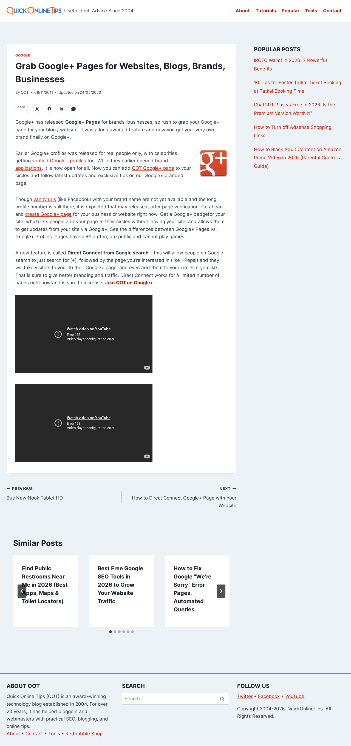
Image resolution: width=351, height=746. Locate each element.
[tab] (110, 631)
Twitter (245, 696)
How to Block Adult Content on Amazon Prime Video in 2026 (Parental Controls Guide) (297, 158)
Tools (311, 10)
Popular (290, 10)
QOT (25, 92)
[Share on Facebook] (49, 109)
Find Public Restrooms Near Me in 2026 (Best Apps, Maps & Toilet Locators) (45, 585)
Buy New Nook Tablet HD (35, 493)
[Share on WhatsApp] (73, 109)
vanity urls (44, 199)
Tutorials (266, 10)
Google (22, 55)
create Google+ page (48, 214)
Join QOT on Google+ (129, 282)
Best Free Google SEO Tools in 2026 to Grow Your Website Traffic (120, 585)
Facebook (269, 696)
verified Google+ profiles (59, 160)
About (243, 10)
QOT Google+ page (153, 168)
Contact (332, 10)
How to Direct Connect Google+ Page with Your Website (184, 497)
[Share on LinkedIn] (61, 109)
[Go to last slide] (22, 591)
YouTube (294, 696)
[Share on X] (37, 109)
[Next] (221, 591)
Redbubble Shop (84, 733)
